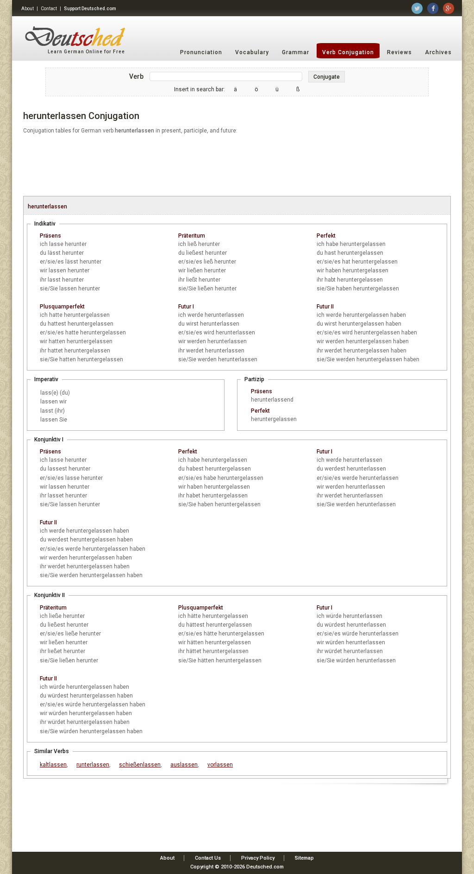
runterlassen (92, 764)
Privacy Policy (257, 858)
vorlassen (220, 764)
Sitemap (304, 858)
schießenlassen (140, 764)
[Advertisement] (237, 166)
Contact (49, 8)
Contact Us (208, 858)
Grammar (295, 52)
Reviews (399, 52)
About (27, 8)
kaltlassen (53, 764)
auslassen (184, 764)
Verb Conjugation (348, 52)
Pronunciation (201, 52)
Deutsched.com (265, 867)
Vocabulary (252, 52)
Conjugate (326, 77)
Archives (438, 52)
